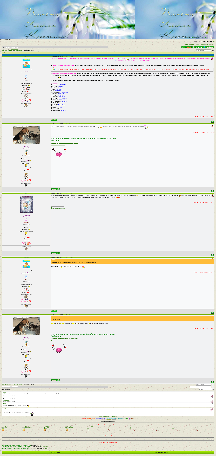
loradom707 (13, 49)
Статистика (210, 439)
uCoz (167, 452)
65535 (29, 155)
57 (15, 47)
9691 (29, 80)
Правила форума (204, 44)
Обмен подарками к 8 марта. (28, 50)
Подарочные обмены (18, 50)
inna (26, 193)
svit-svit (26, 123)
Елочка (16, 49)
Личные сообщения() (189, 44)
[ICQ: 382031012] (58, 253)
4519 (29, 224)
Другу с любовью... (9, 50)
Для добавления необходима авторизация (108, 416)
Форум (3, 50)
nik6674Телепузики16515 (46, 427)
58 (16, 47)
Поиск (209, 44)
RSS (214, 41)
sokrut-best (48, 448)
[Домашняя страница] (58, 189)
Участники (197, 44)
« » (209, 116)
